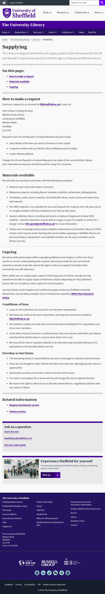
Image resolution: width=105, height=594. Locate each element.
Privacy (19, 584)
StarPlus (92, 32)
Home (5, 39)
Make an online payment (47, 518)
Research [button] (61, 12)
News (81, 32)
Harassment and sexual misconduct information (81, 503)
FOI (39, 584)
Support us (6, 526)
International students (11, 518)
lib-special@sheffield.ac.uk (40, 224)
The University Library (23, 25)
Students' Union (77, 521)
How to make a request (21, 76)
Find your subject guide (15, 444)
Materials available (19, 81)
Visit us (46, 474)
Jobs (4, 522)
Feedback (9, 584)
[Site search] (102, 2)
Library (74, 517)
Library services (17, 411)
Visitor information (45, 502)
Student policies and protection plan (50, 524)
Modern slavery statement (54, 584)
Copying (13, 87)
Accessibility (29, 584)
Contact (74, 525)
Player (39, 506)
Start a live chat (11, 431)
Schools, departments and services (85, 509)
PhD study (6, 510)
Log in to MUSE (16, 2)
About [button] (97, 12)
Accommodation (9, 514)
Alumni (74, 513)
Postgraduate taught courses (14, 506)
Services (36, 39)
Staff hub (40, 510)
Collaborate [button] (80, 12)
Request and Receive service (24, 405)
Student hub (42, 514)
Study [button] (46, 12)
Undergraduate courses (12, 502)
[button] (6, 32)
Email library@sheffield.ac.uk (18, 438)
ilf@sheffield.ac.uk (50, 104)
